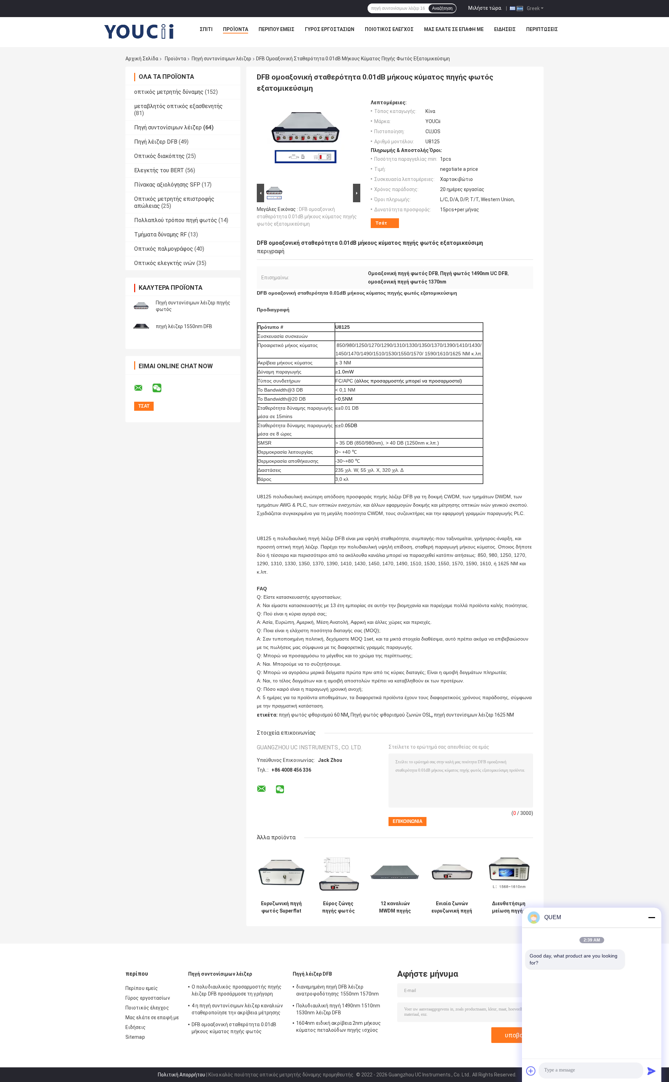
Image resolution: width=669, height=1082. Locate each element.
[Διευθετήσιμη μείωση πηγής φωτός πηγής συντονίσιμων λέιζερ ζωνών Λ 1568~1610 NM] (508, 872)
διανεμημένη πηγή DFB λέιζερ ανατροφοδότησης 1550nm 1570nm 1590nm (337, 991)
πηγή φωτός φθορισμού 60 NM (313, 715)
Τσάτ (381, 223)
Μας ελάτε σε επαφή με (454, 29)
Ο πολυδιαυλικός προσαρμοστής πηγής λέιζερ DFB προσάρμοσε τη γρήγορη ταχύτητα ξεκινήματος (237, 991)
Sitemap (135, 1037)
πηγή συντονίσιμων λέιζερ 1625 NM (474, 715)
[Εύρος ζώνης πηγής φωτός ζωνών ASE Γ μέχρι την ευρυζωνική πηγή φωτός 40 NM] (338, 872)
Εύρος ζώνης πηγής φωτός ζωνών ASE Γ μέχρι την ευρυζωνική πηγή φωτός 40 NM (338, 907)
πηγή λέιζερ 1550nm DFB (184, 326)
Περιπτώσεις (542, 29)
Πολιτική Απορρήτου (181, 1074)
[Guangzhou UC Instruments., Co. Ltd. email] (143, 388)
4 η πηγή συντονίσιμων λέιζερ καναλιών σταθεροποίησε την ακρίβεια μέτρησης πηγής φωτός (237, 1010)
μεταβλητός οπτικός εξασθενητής (178, 106)
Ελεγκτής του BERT (159, 170)
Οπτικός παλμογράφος (163, 248)
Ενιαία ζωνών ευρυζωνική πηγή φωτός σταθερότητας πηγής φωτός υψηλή (451, 907)
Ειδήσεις (505, 29)
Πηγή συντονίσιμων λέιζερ (221, 58)
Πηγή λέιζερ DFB (155, 141)
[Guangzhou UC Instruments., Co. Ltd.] (139, 31)
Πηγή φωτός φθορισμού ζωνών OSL (391, 715)
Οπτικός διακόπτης (159, 156)
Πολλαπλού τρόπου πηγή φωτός (175, 220)
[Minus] (651, 917)
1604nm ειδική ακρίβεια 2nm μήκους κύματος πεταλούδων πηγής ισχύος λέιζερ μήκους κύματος (338, 1027)
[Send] (651, 1071)
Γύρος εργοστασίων (329, 29)
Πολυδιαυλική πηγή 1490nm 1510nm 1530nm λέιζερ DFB (338, 1009)
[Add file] (531, 1071)
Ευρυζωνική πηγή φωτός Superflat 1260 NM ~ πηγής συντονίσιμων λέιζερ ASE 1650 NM (281, 907)
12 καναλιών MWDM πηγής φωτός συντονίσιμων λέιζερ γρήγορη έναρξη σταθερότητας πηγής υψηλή (395, 907)
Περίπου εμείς (276, 29)
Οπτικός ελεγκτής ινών (164, 263)
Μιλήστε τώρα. (485, 8)
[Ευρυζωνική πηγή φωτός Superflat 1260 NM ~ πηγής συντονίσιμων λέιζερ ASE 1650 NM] (281, 872)
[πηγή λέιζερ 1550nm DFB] (141, 326)
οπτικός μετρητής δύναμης (168, 92)
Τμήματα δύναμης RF (160, 234)
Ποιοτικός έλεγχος (389, 29)
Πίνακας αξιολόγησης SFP (167, 184)
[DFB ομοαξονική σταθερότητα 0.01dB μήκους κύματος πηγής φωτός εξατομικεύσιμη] (305, 141)
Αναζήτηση (442, 8)
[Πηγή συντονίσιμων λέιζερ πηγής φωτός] (141, 306)
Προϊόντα (235, 29)
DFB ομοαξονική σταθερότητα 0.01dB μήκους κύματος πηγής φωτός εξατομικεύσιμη (307, 216)
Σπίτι (206, 29)
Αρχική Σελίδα (141, 58)
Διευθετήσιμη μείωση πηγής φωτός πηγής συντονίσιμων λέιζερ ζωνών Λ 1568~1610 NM (508, 907)
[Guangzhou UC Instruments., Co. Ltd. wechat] (161, 388)
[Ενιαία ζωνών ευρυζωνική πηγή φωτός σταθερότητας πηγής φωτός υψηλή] (451, 872)
